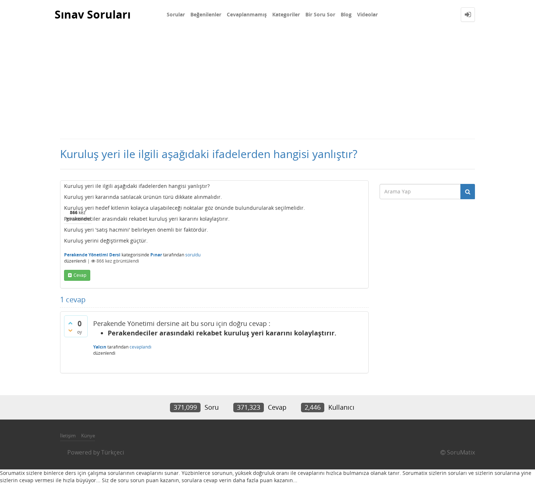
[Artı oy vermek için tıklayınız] (70, 323)
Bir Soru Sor (320, 14)
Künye (88, 435)
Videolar (367, 14)
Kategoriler (286, 14)
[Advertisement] (267, 84)
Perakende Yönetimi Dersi (92, 255)
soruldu (193, 255)
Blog (346, 14)
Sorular (176, 14)
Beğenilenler (205, 14)
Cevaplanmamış (247, 14)
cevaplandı (140, 347)
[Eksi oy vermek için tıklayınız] (70, 330)
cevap (80, 275)
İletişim (68, 435)
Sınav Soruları (93, 14)
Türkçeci (112, 452)
